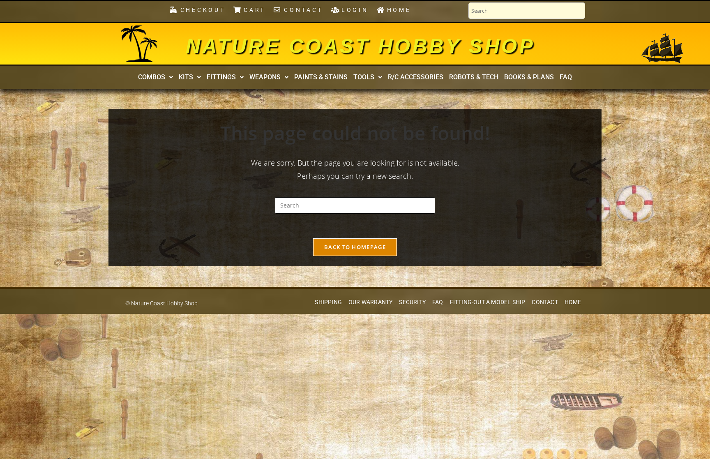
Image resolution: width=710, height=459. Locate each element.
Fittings (221, 77)
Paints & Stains (321, 77)
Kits (186, 77)
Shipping (328, 302)
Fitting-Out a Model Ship (488, 302)
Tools (363, 77)
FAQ (566, 77)
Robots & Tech (473, 77)
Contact (545, 302)
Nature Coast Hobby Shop (360, 46)
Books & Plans (529, 77)
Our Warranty (370, 302)
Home (573, 302)
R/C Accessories (415, 77)
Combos (151, 77)
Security (412, 302)
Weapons (265, 77)
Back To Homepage (355, 247)
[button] (155, 77)
